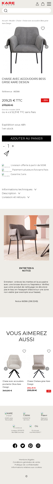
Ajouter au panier (27, 138)
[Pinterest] (30, 445)
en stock (8, 128)
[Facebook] (15, 445)
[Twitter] (22, 445)
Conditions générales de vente (26, 462)
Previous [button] (6, 47)
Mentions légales (26, 459)
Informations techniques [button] (17, 189)
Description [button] (9, 193)
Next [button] (46, 47)
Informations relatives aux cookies (26, 467)
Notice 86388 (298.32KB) (26, 301)
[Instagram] (38, 445)
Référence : (7, 91)
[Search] (5, 10)
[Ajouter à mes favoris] (43, 28)
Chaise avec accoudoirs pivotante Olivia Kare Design (13, 384)
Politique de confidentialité (26, 465)
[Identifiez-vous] (37, 4)
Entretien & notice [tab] (26, 269)
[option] (26, 50)
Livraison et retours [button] (13, 197)
